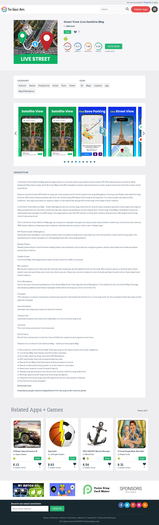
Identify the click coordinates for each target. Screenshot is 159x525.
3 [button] (72, 162)
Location (98, 85)
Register (148, 2)
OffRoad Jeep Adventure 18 (25, 451)
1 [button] (64, 162)
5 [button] (79, 162)
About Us (81, 518)
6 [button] (83, 162)
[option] (32, 132)
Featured (54, 518)
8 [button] (90, 162)
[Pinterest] (133, 505)
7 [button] (87, 162)
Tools (63, 85)
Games (32, 85)
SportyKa (52, 451)
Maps (88, 85)
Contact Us (92, 518)
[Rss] (145, 505)
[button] (15, 133)
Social (55, 85)
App (107, 85)
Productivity (43, 85)
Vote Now (113, 46)
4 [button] (76, 162)
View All (142, 410)
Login (155, 2)
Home (46, 518)
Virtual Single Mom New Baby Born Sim (136, 451)
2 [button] (68, 162)
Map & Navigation (26, 91)
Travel (72, 85)
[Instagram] (139, 505)
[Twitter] (127, 505)
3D (82, 85)
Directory (72, 518)
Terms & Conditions (107, 518)
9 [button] (94, 162)
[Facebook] (121, 505)
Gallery (63, 518)
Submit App (140, 9)
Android (22, 85)
